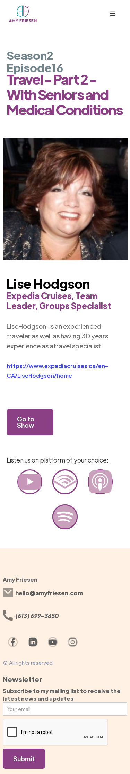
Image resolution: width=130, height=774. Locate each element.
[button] (113, 13)
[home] (36, 13)
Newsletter (22, 679)
